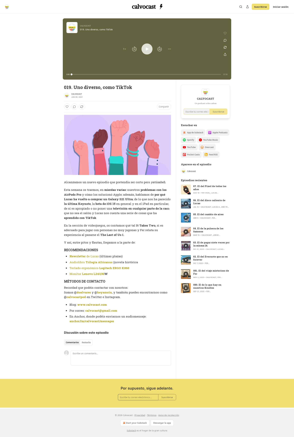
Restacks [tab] (86, 342)
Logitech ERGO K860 (114, 268)
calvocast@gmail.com (101, 310)
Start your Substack (136, 422)
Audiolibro (78, 262)
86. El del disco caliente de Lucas (209, 202)
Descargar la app (162, 422)
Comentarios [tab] (72, 342)
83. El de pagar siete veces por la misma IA (211, 244)
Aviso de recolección (168, 415)
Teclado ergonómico (84, 268)
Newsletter (78, 256)
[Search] (241, 7)
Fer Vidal (205, 193)
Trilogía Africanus (99, 262)
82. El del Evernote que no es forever (210, 258)
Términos (151, 415)
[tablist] (78, 342)
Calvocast (76, 94)
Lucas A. (216, 207)
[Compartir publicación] (247, 7)
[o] (185, 189)
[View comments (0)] (225, 40)
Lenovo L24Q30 (93, 274)
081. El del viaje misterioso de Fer (211, 272)
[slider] (146, 74)
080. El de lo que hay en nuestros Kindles (207, 286)
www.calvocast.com (92, 304)
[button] (124, 49)
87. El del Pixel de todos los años (209, 188)
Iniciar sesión (280, 6)
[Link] (59, 250)
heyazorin (104, 292)
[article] (205, 189)
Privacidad (139, 415)
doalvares (84, 292)
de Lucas (92, 256)
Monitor (76, 274)
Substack (131, 430)
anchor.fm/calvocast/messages (92, 321)
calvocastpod (76, 297)
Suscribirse (260, 6)
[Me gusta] (67, 107)
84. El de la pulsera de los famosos (208, 230)
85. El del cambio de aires (208, 214)
